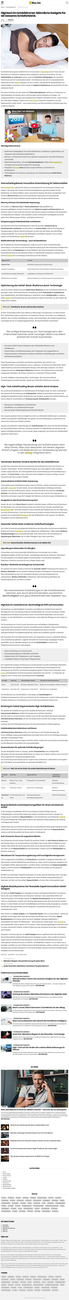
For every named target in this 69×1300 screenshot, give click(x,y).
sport (37, 1208)
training (23, 1211)
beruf (19, 1198)
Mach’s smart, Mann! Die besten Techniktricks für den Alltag (39, 1007)
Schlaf (22, 236)
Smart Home (33, 100)
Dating (26, 1198)
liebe (4, 1206)
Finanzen (60, 922)
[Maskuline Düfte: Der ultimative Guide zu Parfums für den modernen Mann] (5, 1143)
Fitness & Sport (7, 1175)
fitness (29, 1200)
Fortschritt (38, 1200)
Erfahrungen (42, 1198)
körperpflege (61, 1203)
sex (21, 1208)
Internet (37, 1203)
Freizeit (4, 1106)
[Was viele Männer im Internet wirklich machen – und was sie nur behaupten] (34, 1089)
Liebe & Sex (6, 1182)
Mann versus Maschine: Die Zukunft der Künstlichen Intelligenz (39, 1020)
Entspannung (57, 162)
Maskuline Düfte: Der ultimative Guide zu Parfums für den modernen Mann (35, 1141)
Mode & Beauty (7, 1184)
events (59, 1198)
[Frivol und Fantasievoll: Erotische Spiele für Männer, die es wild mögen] (5, 1151)
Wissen (56, 1211)
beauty (12, 1198)
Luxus (3, 673)
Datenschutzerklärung (9, 1228)
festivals (5, 1200)
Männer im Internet (52, 1206)
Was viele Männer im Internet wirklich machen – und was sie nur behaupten (33, 1109)
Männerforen (27, 1206)
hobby (24, 1203)
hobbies (16, 1203)
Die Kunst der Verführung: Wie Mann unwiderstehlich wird (29, 1125)
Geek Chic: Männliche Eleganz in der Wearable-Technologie (39, 1034)
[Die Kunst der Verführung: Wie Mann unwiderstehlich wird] (5, 1127)
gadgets (12, 954)
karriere (51, 1203)
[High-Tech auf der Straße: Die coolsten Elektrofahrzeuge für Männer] (6, 1048)
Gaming (55, 1200)
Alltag (28, 452)
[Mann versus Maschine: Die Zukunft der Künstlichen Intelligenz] (6, 1021)
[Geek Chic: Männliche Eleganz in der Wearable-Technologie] (6, 1035)
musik (18, 1206)
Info (30, 1203)
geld (62, 1200)
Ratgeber (6, 1208)
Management (6, 510)
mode (11, 1206)
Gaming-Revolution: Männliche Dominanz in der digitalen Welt (40, 994)
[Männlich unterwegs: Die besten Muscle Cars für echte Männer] (5, 1135)
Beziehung (24, 515)
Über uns (5, 1231)
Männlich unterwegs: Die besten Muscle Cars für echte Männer (31, 1133)
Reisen (9, 255)
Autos (4, 1172)
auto (4, 1198)
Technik (62, 817)
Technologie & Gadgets (21, 976)
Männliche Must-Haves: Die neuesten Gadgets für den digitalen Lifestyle (40, 979)
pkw (63, 1206)
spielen (8, 298)
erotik (51, 1198)
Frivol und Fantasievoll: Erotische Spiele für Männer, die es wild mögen (33, 1148)
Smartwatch (29, 1208)
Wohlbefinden (9, 187)
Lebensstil (12, 488)
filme (13, 1200)
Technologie (44, 72)
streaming (46, 1208)
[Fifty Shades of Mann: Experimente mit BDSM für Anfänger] (5, 1159)
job (44, 1203)
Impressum (6, 1226)
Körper (17, 82)
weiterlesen (40, 985)
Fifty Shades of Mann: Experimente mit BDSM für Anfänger (29, 1156)
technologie (21, 954)
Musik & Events (7, 1186)
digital (4, 954)
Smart (16, 167)
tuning (38, 1211)
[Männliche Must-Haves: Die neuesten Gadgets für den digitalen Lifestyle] (6, 979)
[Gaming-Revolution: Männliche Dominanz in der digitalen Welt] (6, 994)
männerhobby (39, 1206)
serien (14, 1208)
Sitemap (5, 1229)
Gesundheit (19, 531)
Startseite (5, 1225)
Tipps (15, 1211)
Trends (31, 1211)
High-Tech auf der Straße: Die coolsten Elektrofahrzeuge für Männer (39, 1048)
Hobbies (5, 1179)
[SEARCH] (67, 3)
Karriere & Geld (7, 1181)
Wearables (47, 1211)
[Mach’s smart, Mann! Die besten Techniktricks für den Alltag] (6, 1008)
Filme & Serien (6, 1174)
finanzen (21, 1200)
